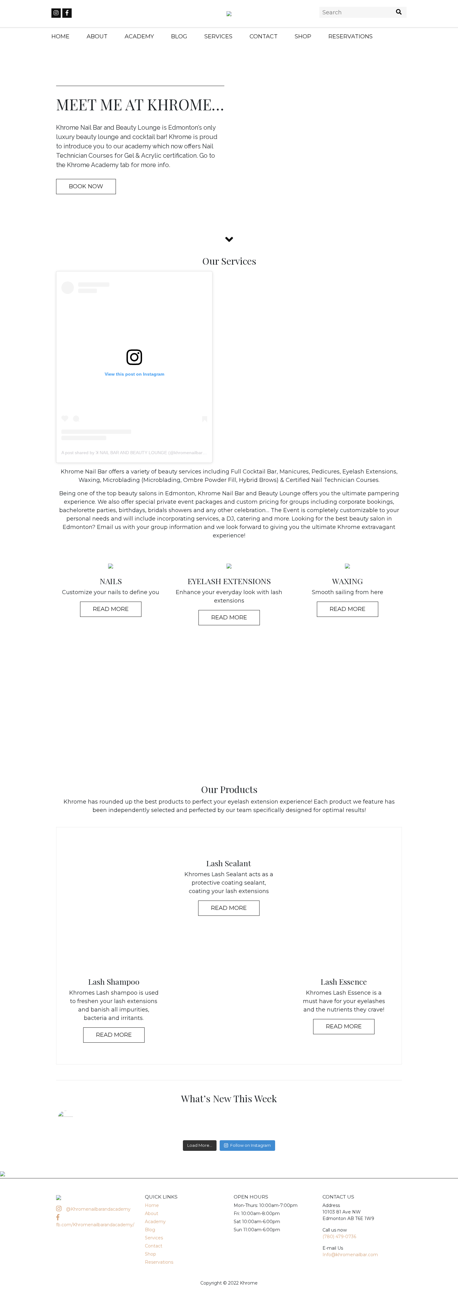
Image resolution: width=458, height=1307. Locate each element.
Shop (303, 36)
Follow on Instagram (250, 1145)
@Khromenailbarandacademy (98, 1209)
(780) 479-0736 (339, 1236)
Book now (86, 186)
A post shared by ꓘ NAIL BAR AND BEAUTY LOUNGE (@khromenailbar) (132, 452)
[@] (75, 1118)
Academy (139, 36)
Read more (114, 1034)
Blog (179, 36)
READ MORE (111, 609)
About (97, 36)
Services (218, 36)
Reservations (350, 36)
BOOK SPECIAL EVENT (229, 710)
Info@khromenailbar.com (350, 1254)
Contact (264, 36)
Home (60, 36)
